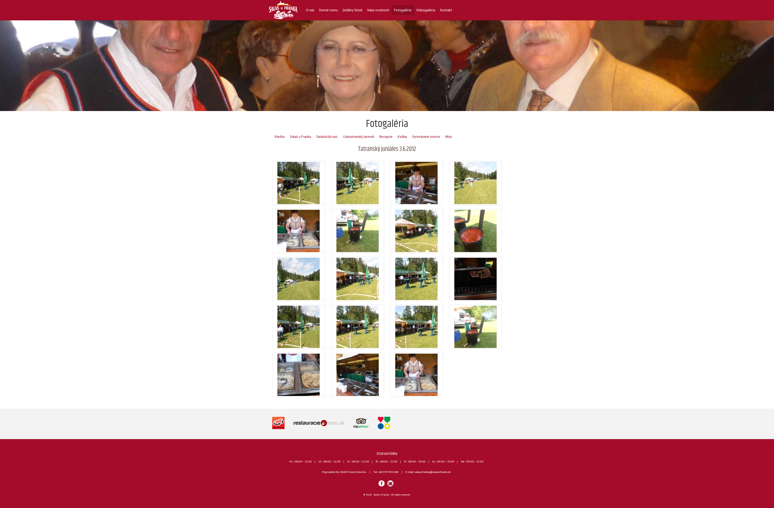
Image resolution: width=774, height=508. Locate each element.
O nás (310, 10)
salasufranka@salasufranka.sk (432, 472)
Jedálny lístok (352, 10)
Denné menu (328, 10)
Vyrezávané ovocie (426, 136)
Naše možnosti (378, 10)
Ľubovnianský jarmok (358, 136)
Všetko (280, 136)
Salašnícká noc (327, 136)
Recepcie (385, 136)
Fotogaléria (402, 10)
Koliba (402, 136)
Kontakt (446, 10)
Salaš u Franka (300, 136)
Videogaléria (425, 10)
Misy (448, 136)
